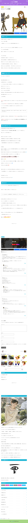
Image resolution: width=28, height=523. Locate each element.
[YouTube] (13, 244)
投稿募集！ (8, 3)
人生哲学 (15, 3)
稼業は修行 (21, 3)
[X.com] (10, 244)
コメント (2, 324)
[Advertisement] (14, 229)
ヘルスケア (2, 3)
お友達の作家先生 (11, 3)
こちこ (5, 265)
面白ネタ (3, 509)
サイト (2, 340)
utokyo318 (4, 254)
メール (2, 336)
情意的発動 (18, 3)
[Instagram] (17, 244)
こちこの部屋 (14, 2)
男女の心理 (3, 511)
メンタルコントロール (24, 3)
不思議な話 (5, 3)
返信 (25, 263)
